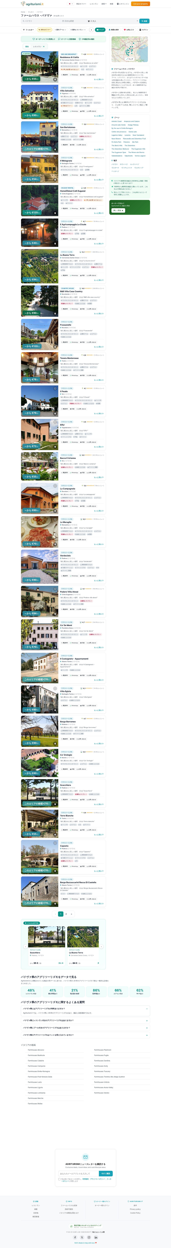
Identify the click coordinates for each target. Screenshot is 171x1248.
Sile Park (135, 142)
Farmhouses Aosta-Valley (103, 1087)
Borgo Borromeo (68, 721)
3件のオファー (45, 30)
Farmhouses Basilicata (36, 1055)
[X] (82, 1237)
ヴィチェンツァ (126, 168)
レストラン (94, 4)
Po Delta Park (116, 142)
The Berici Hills (117, 145)
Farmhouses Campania (36, 1066)
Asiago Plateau (133, 125)
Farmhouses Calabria (36, 1061)
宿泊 (27, 46)
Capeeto (64, 846)
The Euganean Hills (138, 149)
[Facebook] (75, 1237)
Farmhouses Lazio (35, 1082)
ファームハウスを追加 (69, 1205)
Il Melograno (66, 160)
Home (23, 12)
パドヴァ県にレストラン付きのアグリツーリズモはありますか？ (48, 1020)
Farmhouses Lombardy (36, 1093)
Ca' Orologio (66, 755)
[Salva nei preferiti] (55, 54)
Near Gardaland (138, 135)
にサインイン (124, 4)
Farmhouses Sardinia (102, 1061)
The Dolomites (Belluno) (120, 149)
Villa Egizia (65, 691)
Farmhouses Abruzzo (36, 1050)
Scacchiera (65, 785)
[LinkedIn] (96, 1237)
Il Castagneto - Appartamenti (74, 659)
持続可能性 (69, 1209)
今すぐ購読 (105, 1173)
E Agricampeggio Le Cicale (73, 224)
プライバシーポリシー (97, 1179)
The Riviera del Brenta (136, 152)
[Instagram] (89, 1237)
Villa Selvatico (67, 91)
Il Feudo (64, 391)
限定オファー (81, 4)
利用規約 (86, 1179)
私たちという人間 (98, 1232)
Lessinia (127, 135)
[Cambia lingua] (70, 3)
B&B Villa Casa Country (71, 291)
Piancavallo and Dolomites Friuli (134, 139)
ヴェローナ (115, 168)
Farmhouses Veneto (101, 1093)
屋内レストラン (79, 30)
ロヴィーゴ (123, 164)
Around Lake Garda (119, 125)
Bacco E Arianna (68, 458)
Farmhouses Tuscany (102, 1071)
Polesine (127, 142)
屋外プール (61, 30)
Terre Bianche (66, 815)
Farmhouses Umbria (101, 1082)
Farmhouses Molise (35, 1104)
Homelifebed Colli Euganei (73, 191)
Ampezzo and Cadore (132, 121)
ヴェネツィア (138, 168)
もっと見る (98, 79)
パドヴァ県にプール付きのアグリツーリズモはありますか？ (46, 1028)
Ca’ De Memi (66, 625)
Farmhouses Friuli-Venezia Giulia (40, 1077)
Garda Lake (133, 132)
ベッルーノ (115, 171)
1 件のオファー (67, 106)
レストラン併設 (136, 105)
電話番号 (65, 75)
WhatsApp (75, 75)
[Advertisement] (85, 1124)
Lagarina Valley (117, 135)
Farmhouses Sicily (101, 1066)
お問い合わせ (92, 75)
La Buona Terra (67, 255)
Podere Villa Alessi (69, 592)
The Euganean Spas (119, 152)
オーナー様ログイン (102, 1205)
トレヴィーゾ (134, 164)
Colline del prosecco (119, 132)
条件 (135, 1205)
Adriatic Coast (117, 121)
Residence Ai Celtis (69, 57)
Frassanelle (65, 325)
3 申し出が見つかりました (93, 200)
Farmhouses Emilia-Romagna (39, 1071)
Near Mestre (116, 139)
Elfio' (62, 425)
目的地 (35, 1213)
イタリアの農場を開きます (69, 1213)
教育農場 (36, 1217)
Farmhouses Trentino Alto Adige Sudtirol (109, 1077)
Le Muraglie (65, 522)
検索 (111, 4)
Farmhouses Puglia (101, 1055)
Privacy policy (135, 1209)
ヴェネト (31, 12)
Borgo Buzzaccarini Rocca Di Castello (78, 882)
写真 (83, 75)
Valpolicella (128, 156)
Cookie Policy (135, 1213)
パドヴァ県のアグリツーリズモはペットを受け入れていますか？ (48, 1035)
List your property (140, 4)
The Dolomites (130, 145)
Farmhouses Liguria (35, 1087)
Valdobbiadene (117, 156)
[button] (113, 21)
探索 (103, 4)
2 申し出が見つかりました (70, 69)
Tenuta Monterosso (69, 358)
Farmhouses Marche (35, 1098)
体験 (35, 1209)
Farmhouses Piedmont (102, 1050)
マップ (130, 59)
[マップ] (55, 80)
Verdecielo (65, 555)
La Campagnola (67, 488)
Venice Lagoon (140, 156)
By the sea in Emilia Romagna (122, 128)
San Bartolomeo (67, 127)
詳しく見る (117, 210)
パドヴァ (115, 164)
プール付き (123, 105)
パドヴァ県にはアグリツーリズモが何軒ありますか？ (44, 1008)
